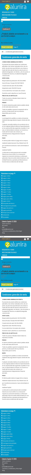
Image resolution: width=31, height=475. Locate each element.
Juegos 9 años (6, 187)
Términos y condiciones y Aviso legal (12, 231)
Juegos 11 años (6, 192)
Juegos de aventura (7, 208)
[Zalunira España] (15, 7)
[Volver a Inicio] (2, 52)
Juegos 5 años (6, 178)
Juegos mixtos (6, 201)
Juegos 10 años (6, 189)
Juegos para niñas (7, 196)
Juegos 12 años (6, 194)
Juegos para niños (7, 199)
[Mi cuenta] (25, 2)
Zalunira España (5, 1)
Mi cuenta (4, 225)
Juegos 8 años (6, 185)
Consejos (4, 17)
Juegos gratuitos (7, 210)
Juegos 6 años (6, 180)
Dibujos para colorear (8, 212)
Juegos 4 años (6, 176)
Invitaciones (5, 215)
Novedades (5, 217)
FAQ (3, 227)
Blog (3, 233)
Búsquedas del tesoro (8, 12)
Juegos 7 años (6, 183)
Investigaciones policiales (9, 15)
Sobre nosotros (6, 223)
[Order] (27, 2)
